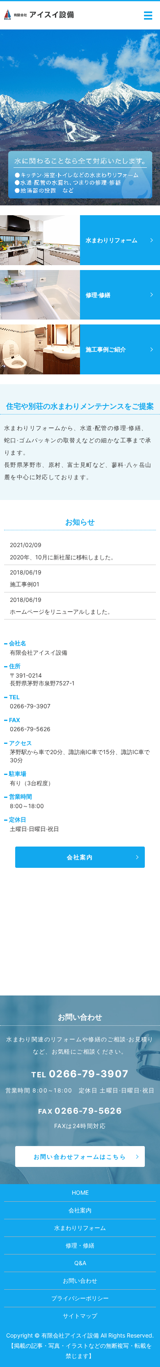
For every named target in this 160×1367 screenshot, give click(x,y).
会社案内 (80, 857)
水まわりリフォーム (80, 1227)
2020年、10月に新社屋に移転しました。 (63, 557)
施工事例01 (24, 584)
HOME (80, 1192)
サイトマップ (80, 1315)
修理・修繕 (80, 1245)
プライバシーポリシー (80, 1298)
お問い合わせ (80, 1280)
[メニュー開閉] (148, 15)
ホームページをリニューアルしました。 (61, 611)
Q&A (80, 1262)
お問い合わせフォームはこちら (80, 1156)
